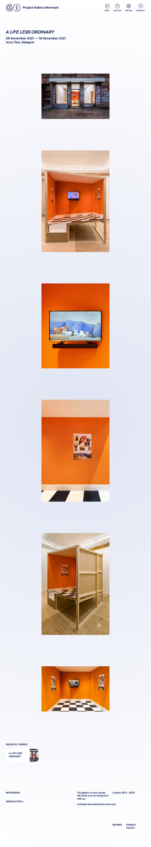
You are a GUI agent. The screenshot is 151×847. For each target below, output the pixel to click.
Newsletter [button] (13, 801)
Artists (117, 10)
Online (128, 10)
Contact (140, 10)
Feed (107, 10)
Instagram (13, 792)
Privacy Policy (131, 826)
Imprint (117, 824)
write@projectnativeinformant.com (93, 804)
